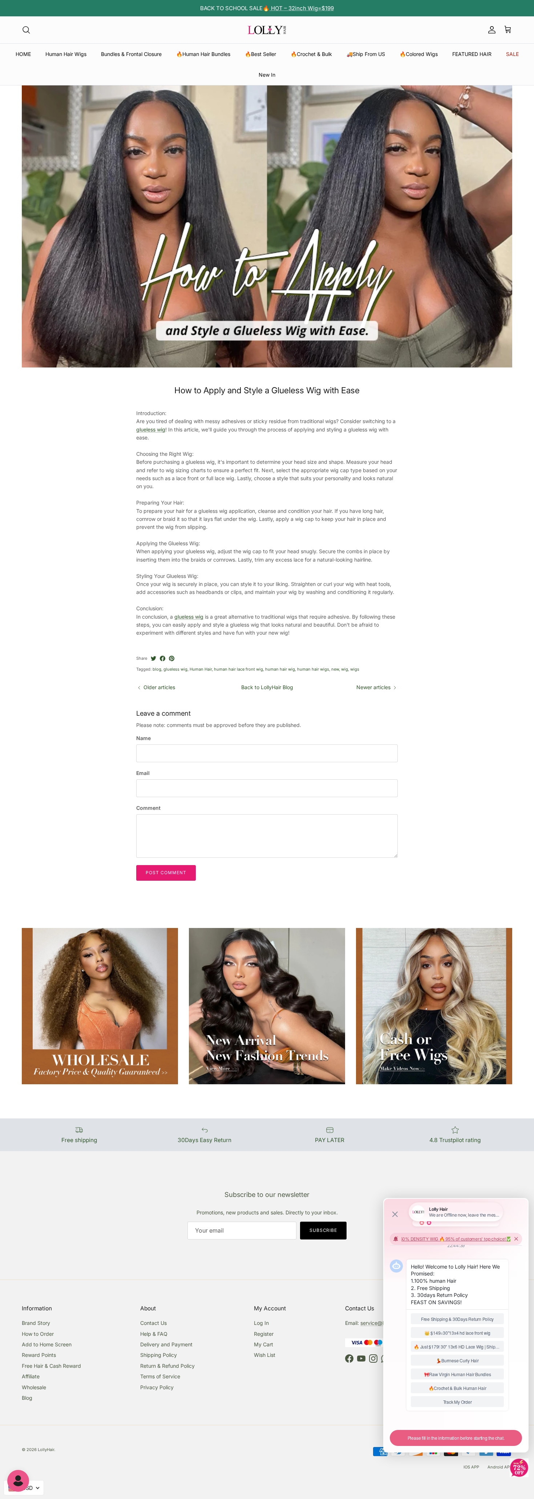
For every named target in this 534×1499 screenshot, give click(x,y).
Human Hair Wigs (65, 54)
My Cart (263, 1344)
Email (143, 773)
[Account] (490, 29)
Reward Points (39, 1355)
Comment (148, 808)
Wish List (264, 1355)
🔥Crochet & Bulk (311, 54)
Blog (27, 1398)
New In (267, 75)
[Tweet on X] (153, 658)
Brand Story (36, 1323)
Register (264, 1334)
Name (143, 738)
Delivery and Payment (166, 1344)
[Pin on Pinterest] (171, 658)
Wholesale (34, 1387)
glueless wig (150, 429)
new (335, 669)
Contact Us (153, 1323)
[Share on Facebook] (162, 658)
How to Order (38, 1334)
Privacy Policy (157, 1387)
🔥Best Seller (260, 54)
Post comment (166, 872)
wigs (354, 669)
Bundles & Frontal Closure (131, 54)
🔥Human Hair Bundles (203, 54)
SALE (512, 54)
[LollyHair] (267, 30)
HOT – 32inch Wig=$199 (302, 8)
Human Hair (201, 669)
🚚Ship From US (366, 54)
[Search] (26, 29)
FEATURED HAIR (471, 54)
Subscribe (323, 1230)
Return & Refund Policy (167, 1366)
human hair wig (280, 669)
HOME (23, 54)
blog (157, 669)
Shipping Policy (158, 1355)
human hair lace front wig (238, 669)
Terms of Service (160, 1376)
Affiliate (31, 1376)
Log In (261, 1323)
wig (344, 669)
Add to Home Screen (47, 1344)
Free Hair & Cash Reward (51, 1366)
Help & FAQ (153, 1334)
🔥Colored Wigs (419, 54)
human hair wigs (313, 669)
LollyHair (46, 1449)
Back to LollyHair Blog (267, 687)
